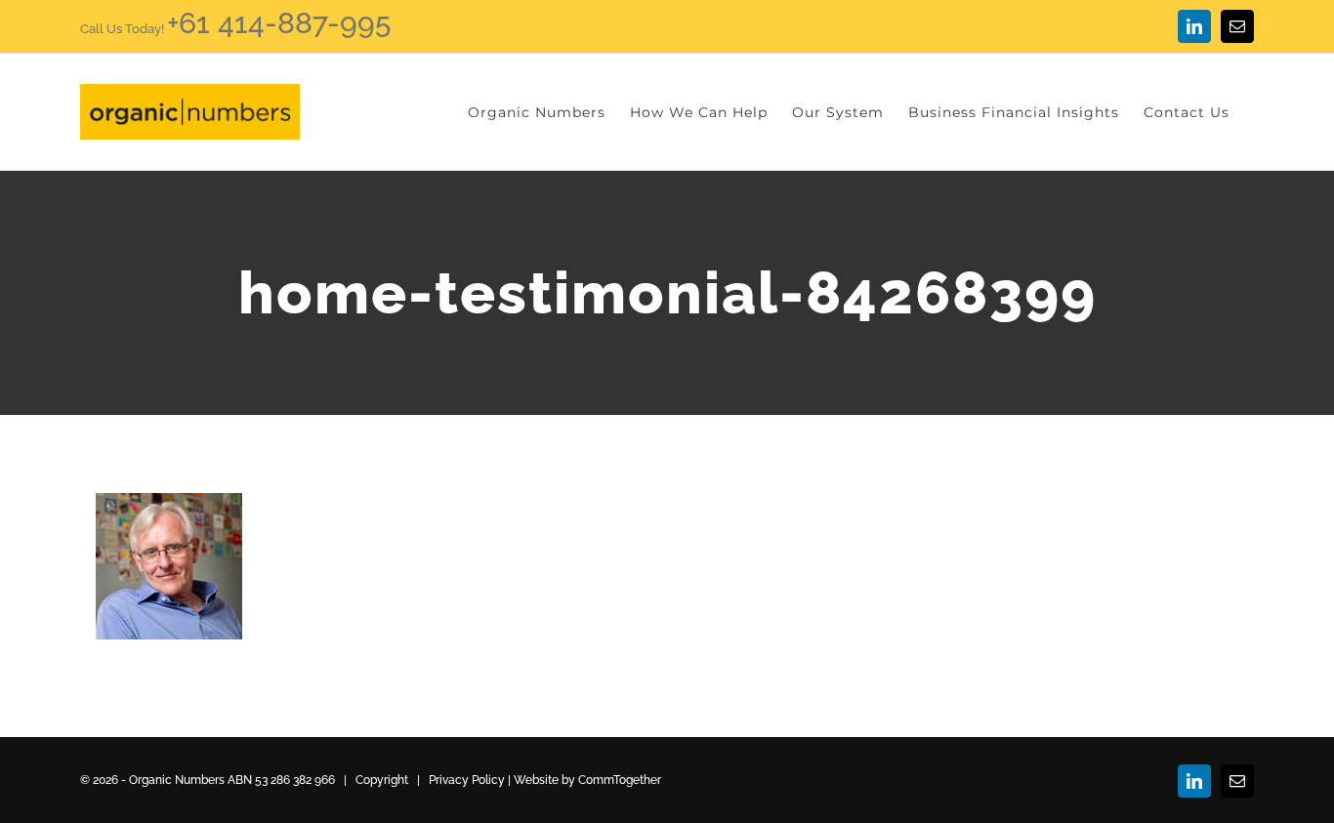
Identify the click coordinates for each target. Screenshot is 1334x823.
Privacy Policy (467, 780)
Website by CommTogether (587, 780)
